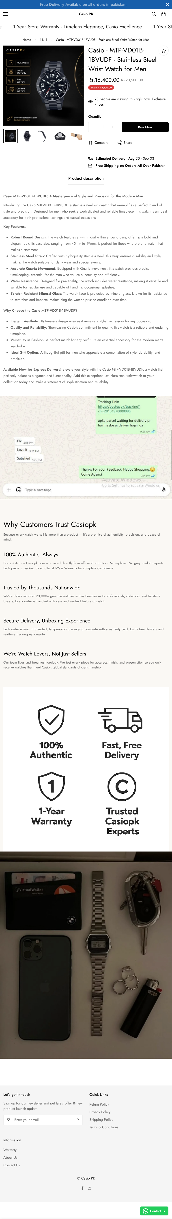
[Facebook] (82, 1188)
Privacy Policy (99, 1112)
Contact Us (11, 1165)
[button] (163, 14)
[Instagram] (89, 1188)
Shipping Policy (101, 1119)
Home (26, 39)
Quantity (94, 116)
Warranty (10, 1149)
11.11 (43, 39)
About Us (10, 1157)
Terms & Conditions (103, 1127)
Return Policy (99, 1104)
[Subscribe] (78, 1120)
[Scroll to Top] (163, 1195)
